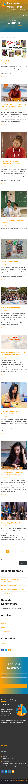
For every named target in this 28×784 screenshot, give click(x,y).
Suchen (3, 560)
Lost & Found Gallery (9, 262)
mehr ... (3, 76)
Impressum (4, 745)
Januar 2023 (4, 627)
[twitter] (6, 650)
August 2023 (4, 620)
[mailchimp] (9, 650)
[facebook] (2, 650)
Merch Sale (5, 61)
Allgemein (3, 643)
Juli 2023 (3, 624)
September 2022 (5, 631)
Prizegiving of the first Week (12, 523)
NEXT (24, 551)
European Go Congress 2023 (20, 780)
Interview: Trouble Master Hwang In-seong (12, 589)
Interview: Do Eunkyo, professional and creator (13, 585)
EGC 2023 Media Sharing (10, 308)
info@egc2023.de (8, 758)
